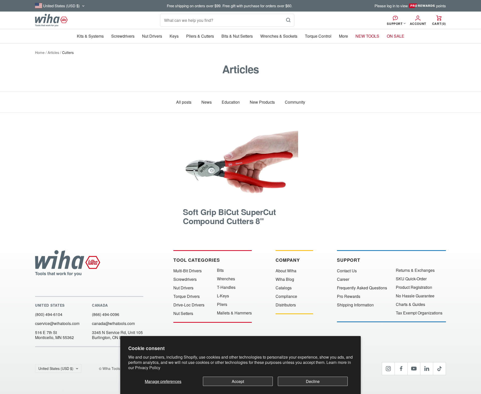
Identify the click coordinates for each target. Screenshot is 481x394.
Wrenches (226, 278)
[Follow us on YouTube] (414, 368)
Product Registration (414, 287)
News (206, 102)
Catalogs (284, 287)
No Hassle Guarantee (415, 295)
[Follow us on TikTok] (439, 368)
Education (231, 102)
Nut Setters (183, 313)
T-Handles (226, 287)
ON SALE (395, 36)
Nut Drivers (152, 36)
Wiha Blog (285, 279)
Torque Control (318, 36)
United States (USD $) (55, 368)
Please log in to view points (410, 6)
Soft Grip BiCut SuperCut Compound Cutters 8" (229, 216)
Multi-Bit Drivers (187, 270)
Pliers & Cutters (200, 36)
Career (343, 279)
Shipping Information (355, 304)
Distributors (286, 304)
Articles (53, 52)
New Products (262, 102)
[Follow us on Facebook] (401, 368)
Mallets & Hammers (234, 312)
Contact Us (347, 270)
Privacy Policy (147, 367)
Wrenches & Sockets (278, 36)
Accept (238, 381)
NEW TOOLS (367, 36)
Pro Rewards (348, 296)
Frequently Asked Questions (362, 287)
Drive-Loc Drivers (188, 304)
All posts (183, 102)
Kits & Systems (90, 36)
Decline (313, 381)
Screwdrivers (123, 36)
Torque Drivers (186, 296)
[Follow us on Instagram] (388, 368)
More (343, 36)
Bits (220, 270)
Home (40, 52)
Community (295, 102)
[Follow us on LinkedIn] (426, 368)
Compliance (286, 296)
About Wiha (286, 270)
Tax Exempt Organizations (419, 312)
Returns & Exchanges (415, 270)
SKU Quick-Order (411, 278)
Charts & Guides (410, 304)
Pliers (222, 304)
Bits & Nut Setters (237, 36)
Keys (174, 36)
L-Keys (223, 295)
